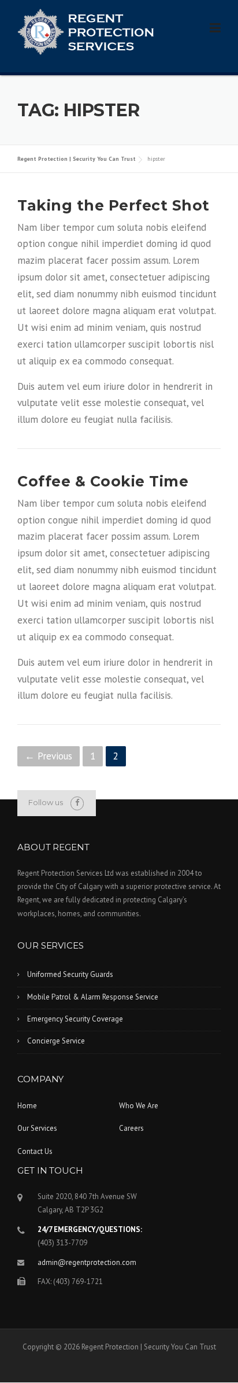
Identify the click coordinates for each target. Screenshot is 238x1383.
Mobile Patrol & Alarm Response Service (92, 997)
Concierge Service (56, 1041)
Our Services (37, 1128)
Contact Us (35, 1151)
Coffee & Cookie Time (102, 481)
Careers (131, 1128)
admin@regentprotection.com (87, 1262)
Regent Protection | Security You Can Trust (76, 159)
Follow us (45, 802)
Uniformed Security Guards (70, 974)
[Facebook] (77, 802)
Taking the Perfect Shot (113, 205)
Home (27, 1106)
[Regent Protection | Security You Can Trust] (85, 30)
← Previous (48, 756)
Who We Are (138, 1106)
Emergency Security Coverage (75, 1019)
